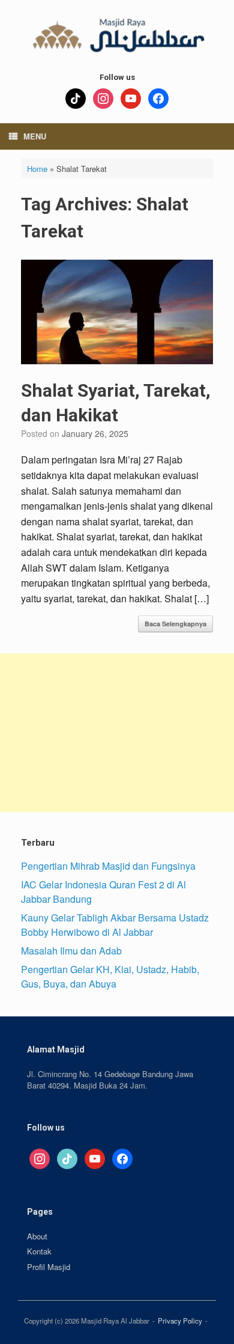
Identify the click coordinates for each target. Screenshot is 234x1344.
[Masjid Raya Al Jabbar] (117, 32)
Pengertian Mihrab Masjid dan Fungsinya (108, 866)
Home (37, 168)
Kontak (39, 1251)
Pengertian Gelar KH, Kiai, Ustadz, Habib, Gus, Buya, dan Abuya (110, 976)
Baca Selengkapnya (175, 623)
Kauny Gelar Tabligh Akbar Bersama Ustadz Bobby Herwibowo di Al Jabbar (115, 925)
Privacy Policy (180, 1320)
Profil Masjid (48, 1266)
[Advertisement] (117, 732)
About (37, 1236)
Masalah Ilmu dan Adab (71, 951)
